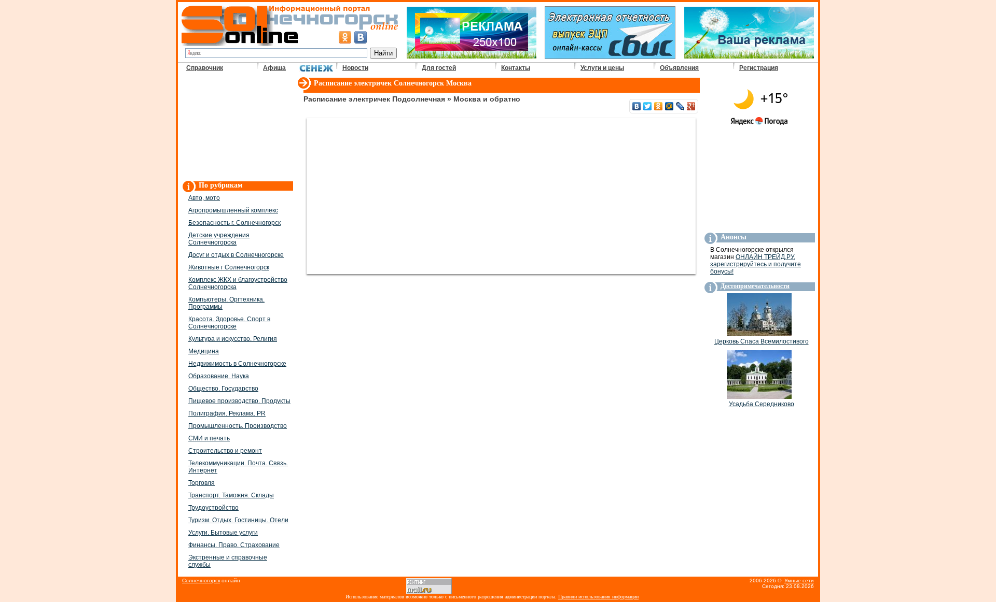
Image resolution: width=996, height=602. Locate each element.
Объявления (679, 67)
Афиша (274, 67)
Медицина (203, 351)
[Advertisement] (237, 127)
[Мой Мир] (669, 106)
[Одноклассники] (658, 106)
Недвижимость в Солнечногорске (237, 363)
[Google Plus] (691, 106)
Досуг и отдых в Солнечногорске (236, 255)
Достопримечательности (755, 286)
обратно (505, 99)
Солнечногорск (419, 83)
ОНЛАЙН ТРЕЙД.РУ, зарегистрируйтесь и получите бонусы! (755, 264)
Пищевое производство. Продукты (239, 401)
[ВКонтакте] (636, 106)
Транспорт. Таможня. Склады (231, 495)
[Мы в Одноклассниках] (345, 37)
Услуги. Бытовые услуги (223, 532)
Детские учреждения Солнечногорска (219, 239)
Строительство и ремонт (225, 450)
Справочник (204, 67)
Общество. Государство (223, 388)
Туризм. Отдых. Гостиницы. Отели (238, 520)
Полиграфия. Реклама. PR (227, 413)
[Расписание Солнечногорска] (303, 90)
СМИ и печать (209, 438)
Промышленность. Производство (237, 425)
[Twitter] (647, 106)
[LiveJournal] (680, 106)
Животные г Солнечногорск (228, 267)
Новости (355, 67)
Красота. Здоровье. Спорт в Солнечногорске (229, 323)
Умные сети (799, 580)
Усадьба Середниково (761, 404)
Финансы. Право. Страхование (234, 545)
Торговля (201, 482)
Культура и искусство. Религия (232, 338)
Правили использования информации (598, 596)
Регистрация (758, 67)
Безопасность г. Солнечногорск (234, 222)
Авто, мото (204, 198)
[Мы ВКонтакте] (360, 37)
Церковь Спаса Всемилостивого (761, 341)
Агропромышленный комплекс (233, 210)
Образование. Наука (218, 376)
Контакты (515, 67)
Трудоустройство (213, 507)
